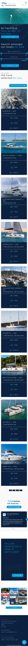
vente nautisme (18, 645)
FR (23, 5)
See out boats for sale (17, 85)
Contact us (17, 575)
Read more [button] (6, 524)
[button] (25, 2)
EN (26, 5)
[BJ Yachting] (8, 4)
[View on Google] (4, 514)
